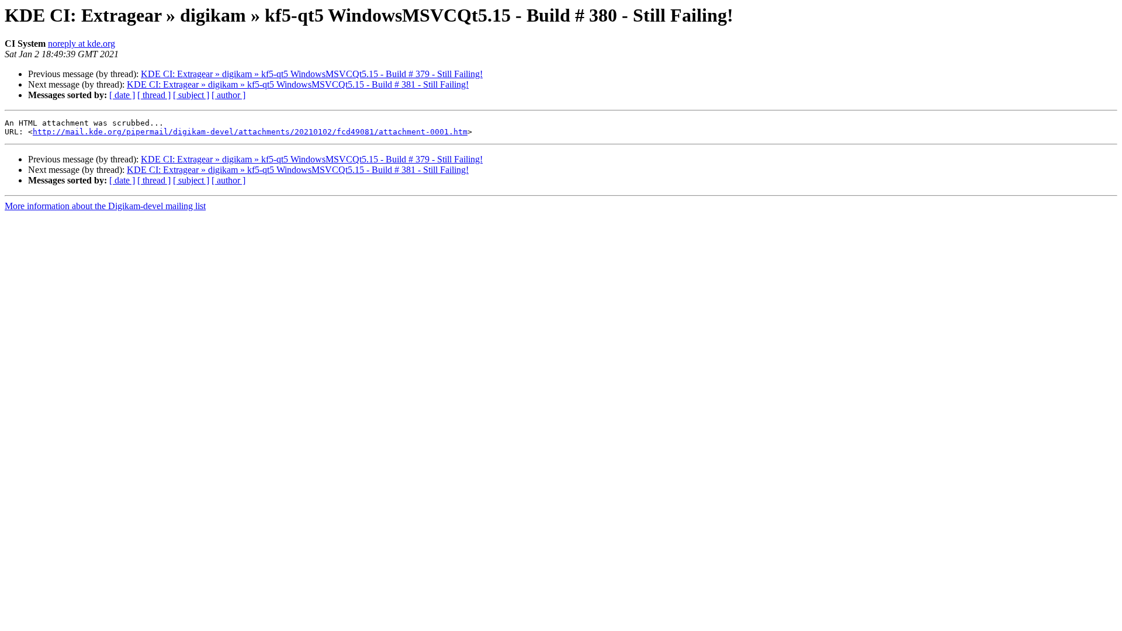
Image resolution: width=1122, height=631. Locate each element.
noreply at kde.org (81, 43)
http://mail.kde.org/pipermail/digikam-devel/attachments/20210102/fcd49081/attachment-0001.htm (250, 131)
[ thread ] (154, 95)
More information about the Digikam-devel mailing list (105, 206)
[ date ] (122, 95)
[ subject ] (191, 95)
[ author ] (228, 95)
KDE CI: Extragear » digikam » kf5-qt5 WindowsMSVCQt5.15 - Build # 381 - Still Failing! (298, 84)
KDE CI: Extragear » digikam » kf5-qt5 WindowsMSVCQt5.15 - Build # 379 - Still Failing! (312, 74)
